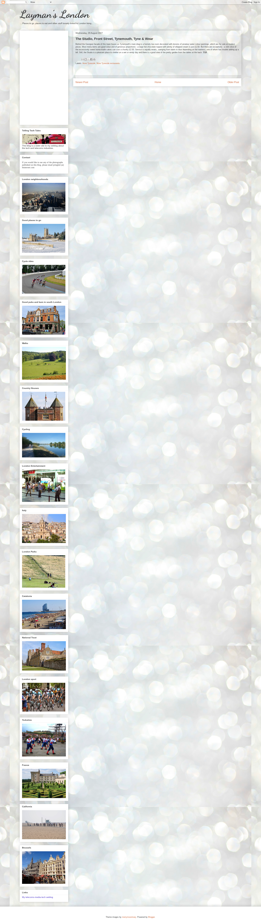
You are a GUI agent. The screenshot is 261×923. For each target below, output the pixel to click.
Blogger (151, 917)
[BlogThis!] (85, 59)
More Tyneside (88, 63)
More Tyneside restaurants (108, 63)
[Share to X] (88, 59)
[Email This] (82, 59)
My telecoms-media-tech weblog (37, 897)
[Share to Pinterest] (94, 59)
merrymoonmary (129, 917)
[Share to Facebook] (91, 59)
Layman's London (54, 14)
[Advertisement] (44, 77)
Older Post (233, 82)
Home (158, 82)
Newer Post (82, 82)
